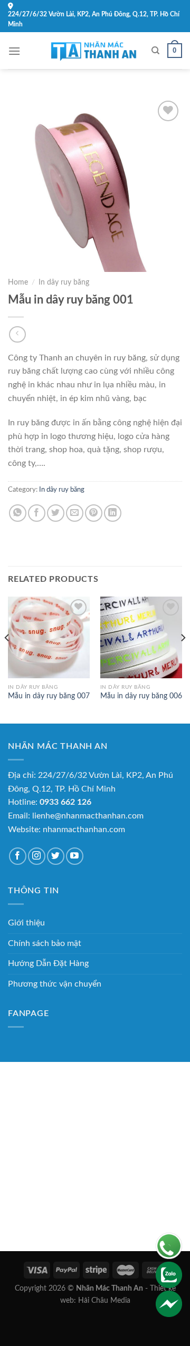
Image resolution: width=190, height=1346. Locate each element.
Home (18, 282)
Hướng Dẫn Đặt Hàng (48, 963)
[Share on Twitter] (55, 513)
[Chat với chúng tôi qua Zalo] (169, 1274)
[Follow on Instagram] (36, 856)
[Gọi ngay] (169, 1245)
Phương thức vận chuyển (54, 984)
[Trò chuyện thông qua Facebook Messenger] (169, 1303)
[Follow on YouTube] (74, 856)
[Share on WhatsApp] (17, 513)
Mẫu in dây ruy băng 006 (141, 696)
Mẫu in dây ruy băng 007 (49, 696)
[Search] (155, 51)
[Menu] (14, 51)
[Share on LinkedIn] (112, 513)
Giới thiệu (26, 923)
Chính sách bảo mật (44, 943)
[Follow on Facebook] (17, 856)
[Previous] (7, 659)
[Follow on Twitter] (55, 856)
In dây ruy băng (64, 282)
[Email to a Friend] (74, 513)
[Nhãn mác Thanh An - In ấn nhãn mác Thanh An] (95, 51)
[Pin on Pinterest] (93, 513)
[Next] (182, 659)
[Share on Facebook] (36, 513)
